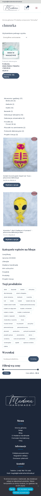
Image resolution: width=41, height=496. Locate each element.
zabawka (32, 339)
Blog (20, 433)
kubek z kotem (8, 312)
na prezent (20, 323)
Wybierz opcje (11, 185)
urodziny (6, 339)
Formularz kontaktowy (20, 438)
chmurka (31, 289)
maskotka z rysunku (10, 320)
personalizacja (8, 327)
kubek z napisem (9, 316)
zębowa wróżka (28, 342)
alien (5, 289)
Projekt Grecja (8, 279)
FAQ (20, 441)
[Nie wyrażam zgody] (38, 486)
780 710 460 (26, 470)
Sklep (20, 430)
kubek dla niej (30, 301)
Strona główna (7, 20)
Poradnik (5, 272)
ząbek (17, 342)
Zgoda (12, 489)
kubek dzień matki (10, 304)
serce (30, 335)
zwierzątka (7, 342)
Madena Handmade (10, 265)
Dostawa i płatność (20, 458)
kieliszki (19, 297)
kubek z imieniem (26, 308)
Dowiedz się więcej (8, 76)
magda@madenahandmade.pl (12, 1)
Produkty (5, 275)
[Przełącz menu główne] (36, 8)
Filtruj (6, 373)
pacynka (30, 323)
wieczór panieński (19, 339)
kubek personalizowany (27, 304)
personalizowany (22, 327)
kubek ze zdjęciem (10, 308)
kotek (12, 301)
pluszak (6, 331)
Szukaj (33, 359)
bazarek (13, 289)
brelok (22, 289)
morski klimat (8, 323)
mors (22, 320)
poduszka (16, 331)
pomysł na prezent (29, 331)
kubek (20, 301)
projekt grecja (8, 335)
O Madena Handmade (20, 435)
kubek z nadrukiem (24, 312)
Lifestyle (5, 261)
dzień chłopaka (21, 293)
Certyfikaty (6, 254)
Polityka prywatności (20, 453)
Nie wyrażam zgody (25, 489)
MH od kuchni (7, 268)
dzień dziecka (8, 297)
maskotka (22, 316)
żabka (6, 346)
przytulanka (20, 335)
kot (5, 301)
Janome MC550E (9, 258)
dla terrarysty (8, 293)
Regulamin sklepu (21, 456)
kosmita (29, 297)
